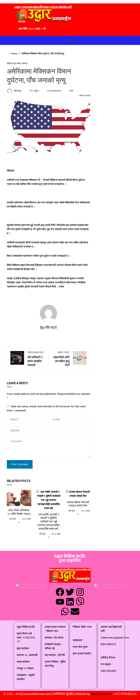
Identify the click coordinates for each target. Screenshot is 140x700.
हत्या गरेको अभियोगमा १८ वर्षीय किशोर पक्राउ (19, 512)
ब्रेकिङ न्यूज (11, 63)
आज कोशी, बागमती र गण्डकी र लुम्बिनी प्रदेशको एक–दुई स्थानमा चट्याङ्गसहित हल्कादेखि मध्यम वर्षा (48, 521)
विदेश (19, 63)
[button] (70, 40)
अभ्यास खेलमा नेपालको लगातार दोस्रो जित (78, 504)
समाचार (24, 63)
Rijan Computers (101, 694)
